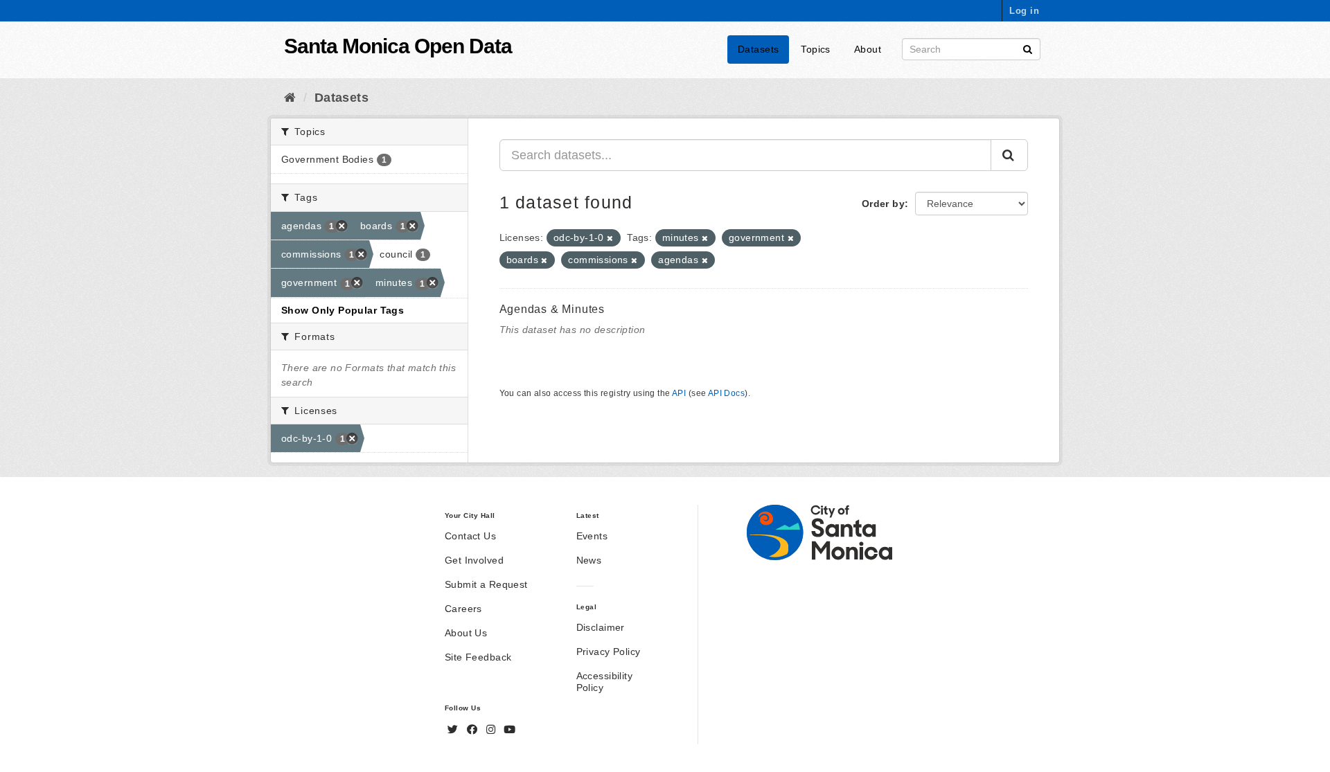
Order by (883, 203)
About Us (466, 632)
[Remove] (610, 238)
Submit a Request (486, 584)
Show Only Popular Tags (342, 310)
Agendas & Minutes (552, 309)
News (589, 560)
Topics (816, 49)
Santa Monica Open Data (398, 46)
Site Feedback (478, 657)
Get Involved (474, 560)
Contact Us (470, 535)
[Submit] (1028, 48)
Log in (1024, 11)
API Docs (726, 393)
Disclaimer (600, 627)
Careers (463, 608)
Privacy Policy (608, 651)
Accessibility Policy (604, 681)
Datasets (758, 49)
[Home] (290, 98)
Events (592, 535)
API (679, 393)
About (867, 49)
